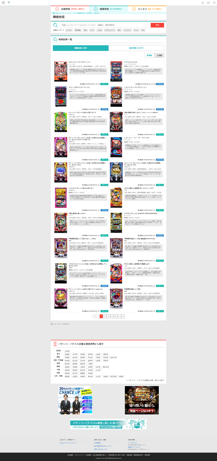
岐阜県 (67, 364)
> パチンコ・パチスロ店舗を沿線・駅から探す (145, 380)
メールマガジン (132, 443)
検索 (157, 25)
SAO (85, 30)
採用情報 (147, 455)
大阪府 (82, 367)
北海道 (67, 351)
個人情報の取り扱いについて (103, 446)
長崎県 (82, 376)
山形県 (98, 354)
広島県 (90, 370)
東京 (119, 30)
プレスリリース (79, 455)
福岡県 (67, 376)
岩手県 (75, 354)
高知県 (90, 373)
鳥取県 (67, 370)
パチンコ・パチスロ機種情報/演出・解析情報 (79, 13)
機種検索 (96, 13)
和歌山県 (106, 367)
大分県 (98, 376)
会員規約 (88, 455)
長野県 (105, 361)
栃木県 (75, 357)
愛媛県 (82, 373)
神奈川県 (113, 357)
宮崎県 (105, 376)
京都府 (75, 367)
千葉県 (98, 357)
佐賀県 (75, 376)
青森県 (67, 354)
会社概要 (70, 455)
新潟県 (67, 361)
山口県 (98, 370)
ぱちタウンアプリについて (68, 443)
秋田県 (90, 354)
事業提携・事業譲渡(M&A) (135, 455)
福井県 (90, 361)
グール (136, 30)
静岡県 (75, 364)
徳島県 (67, 373)
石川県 (82, 361)
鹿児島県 (113, 376)
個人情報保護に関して (100, 455)
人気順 (159, 55)
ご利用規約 (97, 443)
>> (123, 316)
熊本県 (90, 376)
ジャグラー (127, 30)
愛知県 (82, 364)
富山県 (75, 361)
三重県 (90, 364)
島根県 (75, 370)
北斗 (143, 30)
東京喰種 (77, 30)
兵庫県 (90, 367)
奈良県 (98, 367)
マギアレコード (109, 30)
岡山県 (82, 370)
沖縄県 (121, 376)
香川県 (75, 373)
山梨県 (98, 361)
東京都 (105, 357)
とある (100, 30)
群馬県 (82, 357)
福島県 (105, 354)
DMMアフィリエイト (134, 447)
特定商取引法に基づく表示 (117, 455)
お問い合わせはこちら (100, 449)
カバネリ (69, 30)
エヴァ (92, 30)
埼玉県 (90, 357)
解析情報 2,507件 (136, 48)
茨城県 (67, 357)
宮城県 (82, 354)
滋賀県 (67, 367)
